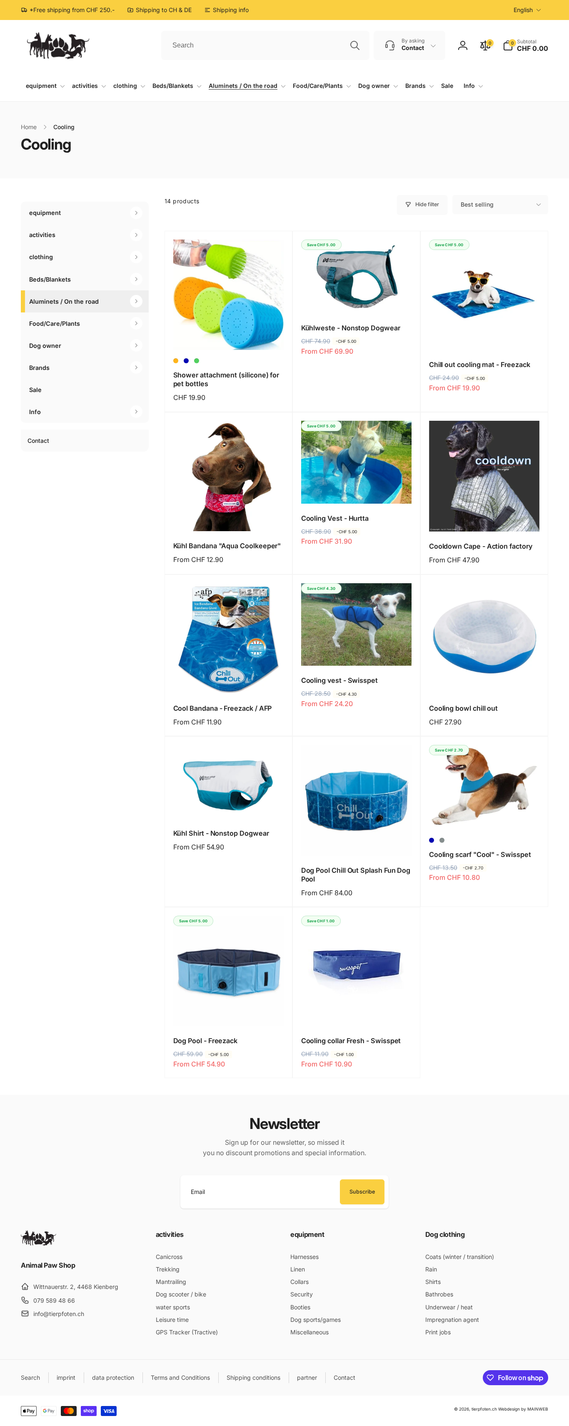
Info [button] (35, 411)
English (523, 9)
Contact (38, 440)
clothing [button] (41, 256)
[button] (525, 45)
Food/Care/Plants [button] (54, 323)
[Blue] (186, 360)
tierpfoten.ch (484, 1408)
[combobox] (265, 45)
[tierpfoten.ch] (38, 1243)
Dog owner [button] (45, 345)
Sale (35, 389)
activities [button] (42, 234)
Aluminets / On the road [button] (64, 301)
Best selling (477, 204)
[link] (226, 10)
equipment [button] (45, 212)
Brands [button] (39, 367)
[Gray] (441, 840)
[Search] (355, 45)
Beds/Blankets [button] (50, 278)
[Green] (196, 360)
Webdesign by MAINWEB (523, 1408)
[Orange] (175, 360)
